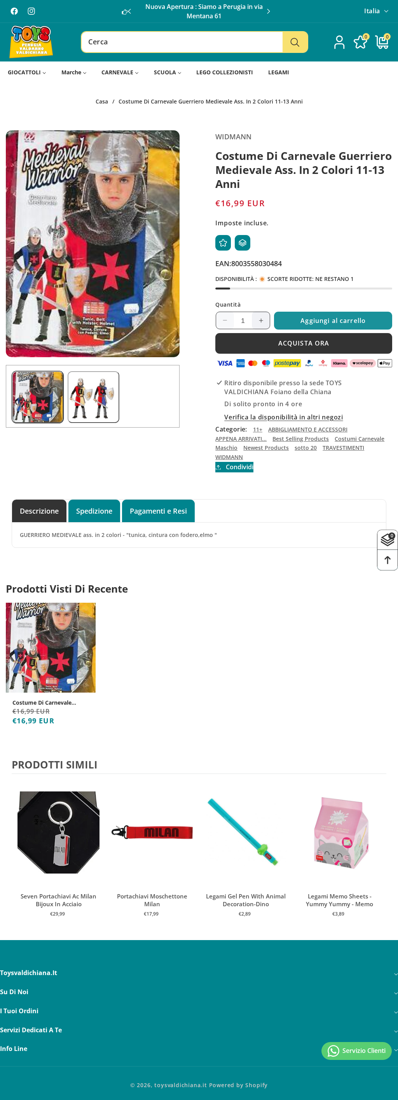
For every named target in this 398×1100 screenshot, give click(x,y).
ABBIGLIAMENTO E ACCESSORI (307, 429)
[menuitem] (27, 72)
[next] (378, 854)
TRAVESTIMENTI (343, 447)
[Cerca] (295, 42)
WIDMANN (229, 457)
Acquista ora (304, 343)
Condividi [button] (239, 467)
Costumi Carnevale (359, 438)
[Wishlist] (223, 243)
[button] (268, 11)
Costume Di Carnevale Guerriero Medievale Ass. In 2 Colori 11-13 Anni (49, 702)
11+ (257, 429)
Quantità (228, 304)
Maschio (226, 447)
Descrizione (39, 511)
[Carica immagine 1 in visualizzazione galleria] (37, 397)
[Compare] (242, 243)
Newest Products (266, 447)
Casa (102, 101)
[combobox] (194, 42)
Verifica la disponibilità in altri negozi (283, 417)
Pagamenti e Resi (158, 511)
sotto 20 (306, 447)
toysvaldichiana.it (180, 1085)
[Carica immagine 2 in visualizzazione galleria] (93, 397)
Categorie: (231, 429)
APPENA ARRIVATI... (241, 438)
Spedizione (94, 511)
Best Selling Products (300, 438)
